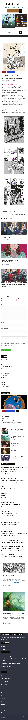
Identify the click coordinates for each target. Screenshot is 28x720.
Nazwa (3, 322)
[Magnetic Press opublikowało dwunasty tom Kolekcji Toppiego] (5, 431)
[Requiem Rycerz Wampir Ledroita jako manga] (14, 269)
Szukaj (20, 32)
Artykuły (3, 495)
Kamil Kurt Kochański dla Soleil (18, 214)
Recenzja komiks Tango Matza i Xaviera (10, 522)
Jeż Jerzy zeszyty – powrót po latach (9, 471)
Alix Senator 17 (14, 450)
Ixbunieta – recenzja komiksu (7, 554)
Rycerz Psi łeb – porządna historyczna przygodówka (13, 546)
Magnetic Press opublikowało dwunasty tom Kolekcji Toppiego (18, 429)
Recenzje (3, 382)
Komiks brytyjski (4, 364)
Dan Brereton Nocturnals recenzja (8, 519)
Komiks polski (4, 370)
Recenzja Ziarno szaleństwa (7, 517)
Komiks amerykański (5, 361)
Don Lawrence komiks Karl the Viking (9, 524)
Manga (2, 379)
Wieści (18, 21)
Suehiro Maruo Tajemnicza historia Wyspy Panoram (12, 480)
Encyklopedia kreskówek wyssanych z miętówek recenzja (14, 533)
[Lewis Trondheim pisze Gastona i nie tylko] (5, 437)
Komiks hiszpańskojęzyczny (7, 368)
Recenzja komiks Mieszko (6, 531)
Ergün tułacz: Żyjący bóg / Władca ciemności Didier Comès (14, 467)
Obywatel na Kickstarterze (9, 211)
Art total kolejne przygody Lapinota (11, 414)
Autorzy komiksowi (5, 490)
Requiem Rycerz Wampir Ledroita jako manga (13, 285)
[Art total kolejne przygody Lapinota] (14, 402)
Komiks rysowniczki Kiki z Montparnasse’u (10, 260)
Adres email (4, 328)
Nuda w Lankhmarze (5, 511)
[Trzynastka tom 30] (14, 222)
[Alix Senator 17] (5, 451)
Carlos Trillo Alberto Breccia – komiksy (9, 488)
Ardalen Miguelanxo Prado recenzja (9, 475)
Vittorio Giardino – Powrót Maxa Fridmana (10, 540)
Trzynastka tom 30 (8, 237)
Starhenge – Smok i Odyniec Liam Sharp (10, 548)
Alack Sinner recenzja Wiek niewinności (9, 499)
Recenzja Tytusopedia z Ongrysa (8, 478)
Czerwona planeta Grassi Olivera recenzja (10, 504)
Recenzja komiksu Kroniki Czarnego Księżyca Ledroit (12, 473)
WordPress (3, 717)
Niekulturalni (13, 4)
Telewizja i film (4, 386)
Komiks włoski (4, 375)
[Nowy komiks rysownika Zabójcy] (5, 457)
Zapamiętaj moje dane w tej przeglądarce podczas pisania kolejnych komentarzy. (13, 344)
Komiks (5, 21)
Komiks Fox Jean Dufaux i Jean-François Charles (11, 469)
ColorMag (22, 716)
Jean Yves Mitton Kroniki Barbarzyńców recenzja (12, 482)
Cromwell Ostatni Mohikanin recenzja (9, 513)
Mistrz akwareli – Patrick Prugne (8, 502)
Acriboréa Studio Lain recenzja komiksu (9, 528)
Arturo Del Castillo (5, 493)
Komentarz (4, 304)
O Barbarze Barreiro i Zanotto (8, 537)
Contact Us (3, 649)
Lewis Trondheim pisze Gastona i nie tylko (18, 436)
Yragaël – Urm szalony (6, 506)
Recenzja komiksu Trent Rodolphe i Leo (10, 535)
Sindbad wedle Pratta (8, 23)
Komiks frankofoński (12, 21)
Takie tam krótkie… (5, 384)
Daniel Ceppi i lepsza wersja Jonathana (9, 508)
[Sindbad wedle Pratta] (14, 14)
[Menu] (2, 36)
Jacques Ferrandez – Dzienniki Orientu (9, 526)
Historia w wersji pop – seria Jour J (8, 515)
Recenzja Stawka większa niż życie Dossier (10, 497)
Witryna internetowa (6, 334)
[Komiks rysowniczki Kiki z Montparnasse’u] (14, 245)
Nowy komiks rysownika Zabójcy (18, 456)
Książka (2, 377)
